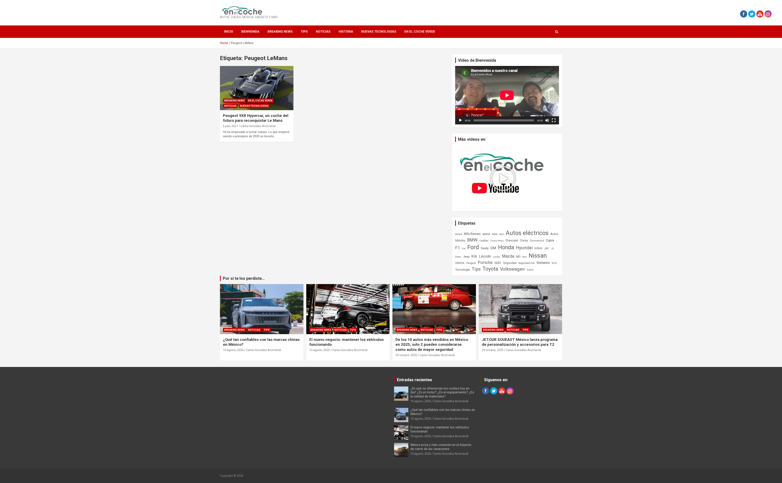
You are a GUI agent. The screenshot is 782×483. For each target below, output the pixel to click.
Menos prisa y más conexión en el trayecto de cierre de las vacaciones (440, 447)
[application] (507, 95)
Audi (501, 234)
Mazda (508, 256)
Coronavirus (537, 240)
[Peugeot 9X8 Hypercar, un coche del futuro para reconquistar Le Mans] (257, 88)
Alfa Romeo (472, 234)
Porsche (485, 262)
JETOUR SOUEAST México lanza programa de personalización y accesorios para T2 (520, 342)
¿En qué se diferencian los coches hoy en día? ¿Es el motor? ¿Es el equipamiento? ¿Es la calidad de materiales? (442, 392)
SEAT (497, 263)
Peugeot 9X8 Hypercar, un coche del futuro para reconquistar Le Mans (255, 118)
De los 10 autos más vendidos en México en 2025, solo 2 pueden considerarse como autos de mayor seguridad (431, 344)
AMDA (486, 234)
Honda (506, 247)
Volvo (530, 269)
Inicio (228, 31)
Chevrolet (511, 240)
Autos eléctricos (527, 232)
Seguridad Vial (526, 263)
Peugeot (471, 263)
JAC (546, 248)
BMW (472, 240)
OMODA (460, 263)
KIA (474, 256)
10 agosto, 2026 (233, 350)
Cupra (550, 240)
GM (493, 248)
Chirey (524, 240)
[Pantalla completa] (554, 120)
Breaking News (280, 31)
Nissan (538, 255)
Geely (485, 248)
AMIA (495, 234)
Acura (458, 234)
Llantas (496, 257)
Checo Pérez (497, 240)
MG (518, 256)
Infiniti (538, 248)
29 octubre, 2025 (406, 355)
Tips (304, 31)
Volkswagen (512, 269)
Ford (473, 247)
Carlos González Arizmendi (258, 126)
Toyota (490, 269)
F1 (457, 247)
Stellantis (543, 263)
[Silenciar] (547, 120)
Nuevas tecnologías (378, 31)
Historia (346, 31)
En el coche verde (419, 31)
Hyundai (524, 247)
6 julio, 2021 (230, 126)
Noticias (323, 31)
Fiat (464, 248)
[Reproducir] (460, 120)
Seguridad (509, 263)
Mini (524, 257)
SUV (554, 263)
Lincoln (485, 256)
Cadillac (484, 240)
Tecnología (462, 269)
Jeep (466, 256)
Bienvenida (250, 31)
